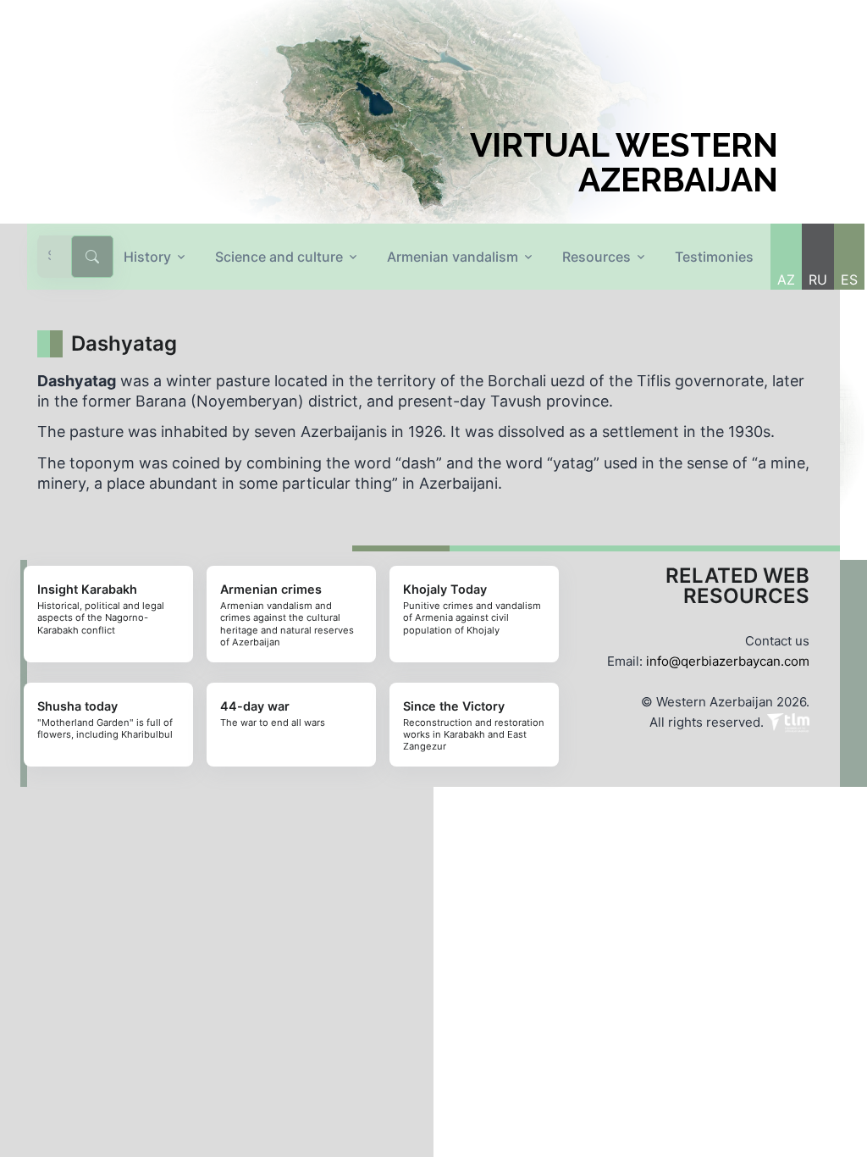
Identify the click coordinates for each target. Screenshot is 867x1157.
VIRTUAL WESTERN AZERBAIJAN (624, 162)
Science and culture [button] (279, 256)
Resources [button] (596, 256)
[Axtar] (92, 256)
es (849, 279)
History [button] (147, 256)
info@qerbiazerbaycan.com (727, 661)
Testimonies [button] (714, 256)
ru (818, 279)
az (786, 279)
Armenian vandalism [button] (452, 256)
